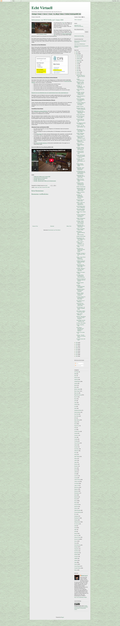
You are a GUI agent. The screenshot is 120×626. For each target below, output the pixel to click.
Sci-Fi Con (76, 535)
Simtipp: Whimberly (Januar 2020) (80, 134)
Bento (75, 387)
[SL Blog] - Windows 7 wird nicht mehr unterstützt (81, 269)
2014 (77, 351)
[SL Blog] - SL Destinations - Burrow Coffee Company (80, 196)
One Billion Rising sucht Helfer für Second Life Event (81, 276)
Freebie (75, 439)
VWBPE (75, 558)
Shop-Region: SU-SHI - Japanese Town (81, 321)
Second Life (44, 187)
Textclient (76, 556)
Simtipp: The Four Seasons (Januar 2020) (80, 180)
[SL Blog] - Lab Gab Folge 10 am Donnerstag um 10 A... (81, 160)
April (78, 68)
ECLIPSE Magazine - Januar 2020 (81, 117)
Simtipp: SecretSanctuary (80, 80)
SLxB (75, 527)
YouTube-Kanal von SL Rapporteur (41, 177)
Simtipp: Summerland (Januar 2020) (81, 219)
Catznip (75, 404)
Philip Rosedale (77, 510)
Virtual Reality (77, 566)
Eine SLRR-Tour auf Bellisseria (80, 301)
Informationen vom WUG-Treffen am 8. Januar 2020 (81, 265)
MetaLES (76, 496)
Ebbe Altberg (76, 419)
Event (75, 423)
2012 (77, 354)
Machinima (76, 487)
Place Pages (39, 134)
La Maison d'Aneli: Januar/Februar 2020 (80, 152)
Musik (75, 498)
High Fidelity (76, 456)
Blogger (62, 617)
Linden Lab (37, 187)
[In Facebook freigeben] (54, 185)
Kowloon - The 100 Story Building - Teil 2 (81, 126)
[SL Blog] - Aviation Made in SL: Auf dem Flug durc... (80, 148)
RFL (75, 514)
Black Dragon (77, 391)
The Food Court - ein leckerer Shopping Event (81, 308)
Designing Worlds (77, 410)
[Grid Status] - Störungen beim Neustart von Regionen (80, 329)
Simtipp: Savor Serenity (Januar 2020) (80, 144)
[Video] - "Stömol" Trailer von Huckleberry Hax (80, 242)
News (41, 187)
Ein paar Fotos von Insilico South (80, 200)
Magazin (76, 489)
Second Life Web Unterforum (41, 143)
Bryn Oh (76, 396)
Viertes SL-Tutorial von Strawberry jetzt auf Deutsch (81, 279)
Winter (75, 570)
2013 (77, 352)
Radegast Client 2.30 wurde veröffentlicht (81, 109)
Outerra (75, 508)
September (79, 60)
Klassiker (76, 466)
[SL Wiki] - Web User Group (39, 179)
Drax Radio (76, 416)
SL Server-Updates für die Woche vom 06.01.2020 (81, 297)
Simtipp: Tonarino (80, 106)
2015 (77, 349)
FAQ (75, 427)
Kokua (75, 468)
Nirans (75, 502)
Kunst (75, 469)
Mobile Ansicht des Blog (79, 35)
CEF (75, 400)
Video (75, 562)
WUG (49, 187)
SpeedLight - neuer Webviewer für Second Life (80, 168)
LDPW (75, 471)
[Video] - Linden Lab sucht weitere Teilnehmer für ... (81, 203)
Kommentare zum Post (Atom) (54, 230)
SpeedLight (76, 552)
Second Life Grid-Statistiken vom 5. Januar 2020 (80, 304)
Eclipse (75, 421)
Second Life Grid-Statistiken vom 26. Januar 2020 (81, 112)
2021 (77, 51)
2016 (77, 347)
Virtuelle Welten (77, 568)
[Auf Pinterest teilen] (55, 185)
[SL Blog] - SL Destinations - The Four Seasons (81, 86)
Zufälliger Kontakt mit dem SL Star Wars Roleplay (81, 262)
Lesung (75, 477)
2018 (77, 344)
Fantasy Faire (77, 431)
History (75, 458)
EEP (75, 418)
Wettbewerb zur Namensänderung (40, 111)
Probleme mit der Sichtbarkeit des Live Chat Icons (80, 183)
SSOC (75, 529)
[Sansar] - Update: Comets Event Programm (80, 294)
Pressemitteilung (77, 512)
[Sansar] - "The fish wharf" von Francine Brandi (81, 336)
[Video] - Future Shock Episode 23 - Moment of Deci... (81, 141)
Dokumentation (77, 412)
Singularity (76, 548)
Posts (77, 363)
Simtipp (75, 546)
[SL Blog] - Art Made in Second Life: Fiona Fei (81, 254)
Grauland (76, 446)
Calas (75, 402)
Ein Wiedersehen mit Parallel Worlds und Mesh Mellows (81, 172)
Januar (78, 73)
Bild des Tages (77, 389)
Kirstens (76, 464)
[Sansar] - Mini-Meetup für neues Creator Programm (81, 317)
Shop (75, 543)
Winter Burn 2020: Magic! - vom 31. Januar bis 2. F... (80, 83)
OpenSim (76, 506)
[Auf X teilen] (53, 185)
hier (63, 22)
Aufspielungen (77, 381)
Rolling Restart (77, 521)
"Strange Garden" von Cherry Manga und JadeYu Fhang (81, 189)
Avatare (75, 383)
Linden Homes (77, 479)
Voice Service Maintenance (79, 43)
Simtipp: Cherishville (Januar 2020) (81, 229)
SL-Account (76, 523)
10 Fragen (76, 371)
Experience (76, 425)
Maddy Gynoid (84, 575)
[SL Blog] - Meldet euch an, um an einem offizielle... (80, 222)
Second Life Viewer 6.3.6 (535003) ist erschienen (80, 100)
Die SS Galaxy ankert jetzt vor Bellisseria (81, 207)
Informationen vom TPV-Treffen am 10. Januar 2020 (81, 239)
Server (75, 541)
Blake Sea (76, 393)
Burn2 (75, 398)
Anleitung (76, 379)
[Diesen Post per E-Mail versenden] (50, 185)
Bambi (75, 385)
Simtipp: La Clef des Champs (80, 193)
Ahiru (75, 375)
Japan (75, 462)
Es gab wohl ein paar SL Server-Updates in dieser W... (81, 156)
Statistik (75, 554)
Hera (75, 452)
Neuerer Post (35, 226)
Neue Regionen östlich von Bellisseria (81, 124)
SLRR (75, 525)
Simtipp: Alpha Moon (81, 114)
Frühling (76, 441)
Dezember (79, 55)
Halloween (76, 450)
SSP (75, 531)
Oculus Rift (76, 504)
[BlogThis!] (52, 185)
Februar (78, 72)
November (79, 56)
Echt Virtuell (42, 7)
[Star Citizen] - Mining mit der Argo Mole (81, 312)
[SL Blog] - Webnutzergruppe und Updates (81, 286)
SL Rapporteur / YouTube (43, 34)
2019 (77, 342)
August (78, 61)
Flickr (75, 437)
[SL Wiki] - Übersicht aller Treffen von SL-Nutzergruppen (45, 180)
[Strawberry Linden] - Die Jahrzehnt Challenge (81, 290)
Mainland (76, 491)
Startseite (52, 226)
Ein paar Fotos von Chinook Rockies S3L (80, 120)
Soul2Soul (76, 550)
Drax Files (76, 414)
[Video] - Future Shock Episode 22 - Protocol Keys (81, 258)
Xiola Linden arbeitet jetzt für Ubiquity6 (81, 210)
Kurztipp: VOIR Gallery (81, 323)
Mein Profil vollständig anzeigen (80, 597)
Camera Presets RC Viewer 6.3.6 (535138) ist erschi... (81, 137)
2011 (77, 356)
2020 (77, 53)
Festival (75, 433)
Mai (77, 67)
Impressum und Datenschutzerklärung (78, 26)
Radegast (76, 516)
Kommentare (78, 365)
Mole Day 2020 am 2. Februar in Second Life (81, 76)
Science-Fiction (77, 537)
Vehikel (75, 560)
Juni (78, 65)
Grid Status (76, 448)
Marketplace (76, 493)
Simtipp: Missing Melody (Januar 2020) (80, 164)
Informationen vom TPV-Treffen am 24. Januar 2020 (81, 130)
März (78, 70)
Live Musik (76, 483)
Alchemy (76, 377)
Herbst (75, 454)
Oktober (78, 58)
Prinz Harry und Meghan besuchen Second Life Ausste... (81, 250)
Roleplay (76, 519)
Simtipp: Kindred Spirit (81, 236)
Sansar (75, 533)
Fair (75, 429)
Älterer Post (69, 226)
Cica (75, 406)
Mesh (75, 494)
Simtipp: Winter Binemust (80, 314)
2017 (77, 345)
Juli (77, 63)
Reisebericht (76, 518)
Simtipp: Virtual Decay (81, 186)
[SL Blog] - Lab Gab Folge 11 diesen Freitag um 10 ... (80, 93)
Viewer (75, 564)
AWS (75, 373)
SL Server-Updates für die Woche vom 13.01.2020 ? (81, 215)
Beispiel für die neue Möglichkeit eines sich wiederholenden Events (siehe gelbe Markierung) (50, 92)
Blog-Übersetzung (78, 394)
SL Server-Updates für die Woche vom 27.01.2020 (81, 103)
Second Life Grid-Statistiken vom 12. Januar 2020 (81, 226)
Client (75, 408)
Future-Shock (77, 443)
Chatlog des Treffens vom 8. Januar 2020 (42, 176)
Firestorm (76, 435)
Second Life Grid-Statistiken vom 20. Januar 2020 (81, 176)
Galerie (75, 444)
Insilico (75, 460)
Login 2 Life (76, 485)
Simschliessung (77, 545)
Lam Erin (76, 475)
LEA (75, 473)
